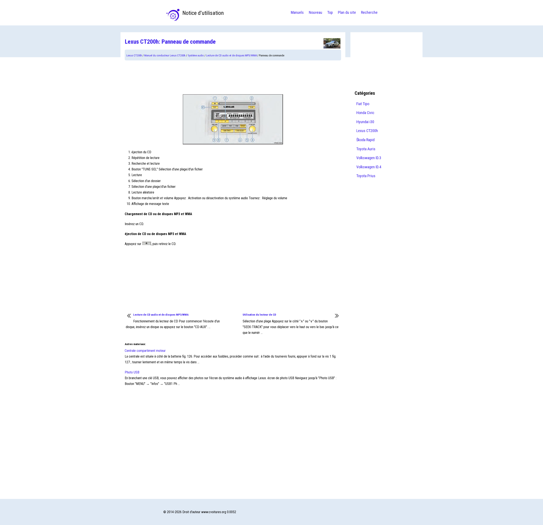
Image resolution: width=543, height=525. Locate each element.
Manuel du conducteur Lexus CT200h (164, 55)
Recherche (369, 12)
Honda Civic (365, 112)
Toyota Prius (365, 176)
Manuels (297, 12)
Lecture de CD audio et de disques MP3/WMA (231, 55)
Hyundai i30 (365, 122)
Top (330, 12)
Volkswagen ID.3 (368, 158)
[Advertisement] (233, 77)
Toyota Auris (365, 149)
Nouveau (315, 12)
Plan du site (347, 12)
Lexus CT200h (134, 55)
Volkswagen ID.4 (368, 167)
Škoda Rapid (365, 140)
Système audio (196, 55)
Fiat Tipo (362, 104)
